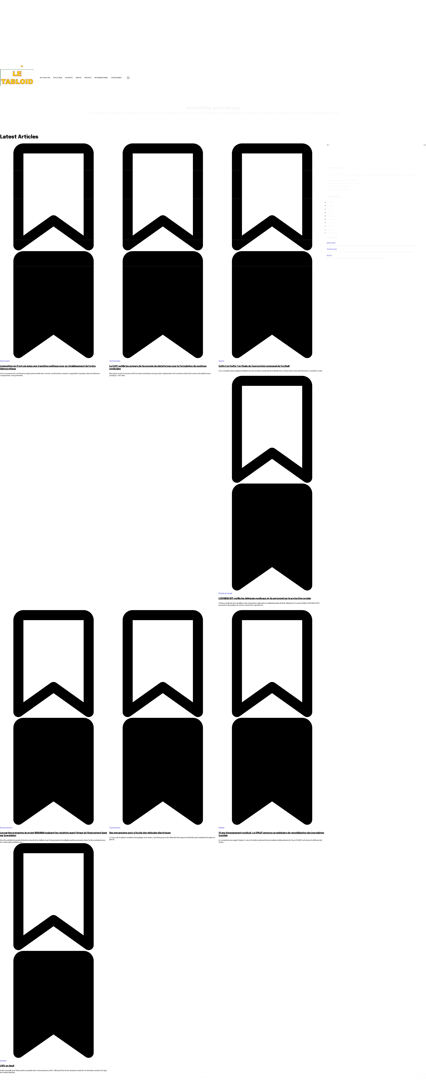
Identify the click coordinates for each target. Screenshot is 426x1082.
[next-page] (424, 145)
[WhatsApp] (424, 1076)
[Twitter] (419, 1076)
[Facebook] (413, 1076)
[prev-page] (328, 145)
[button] (128, 77)
